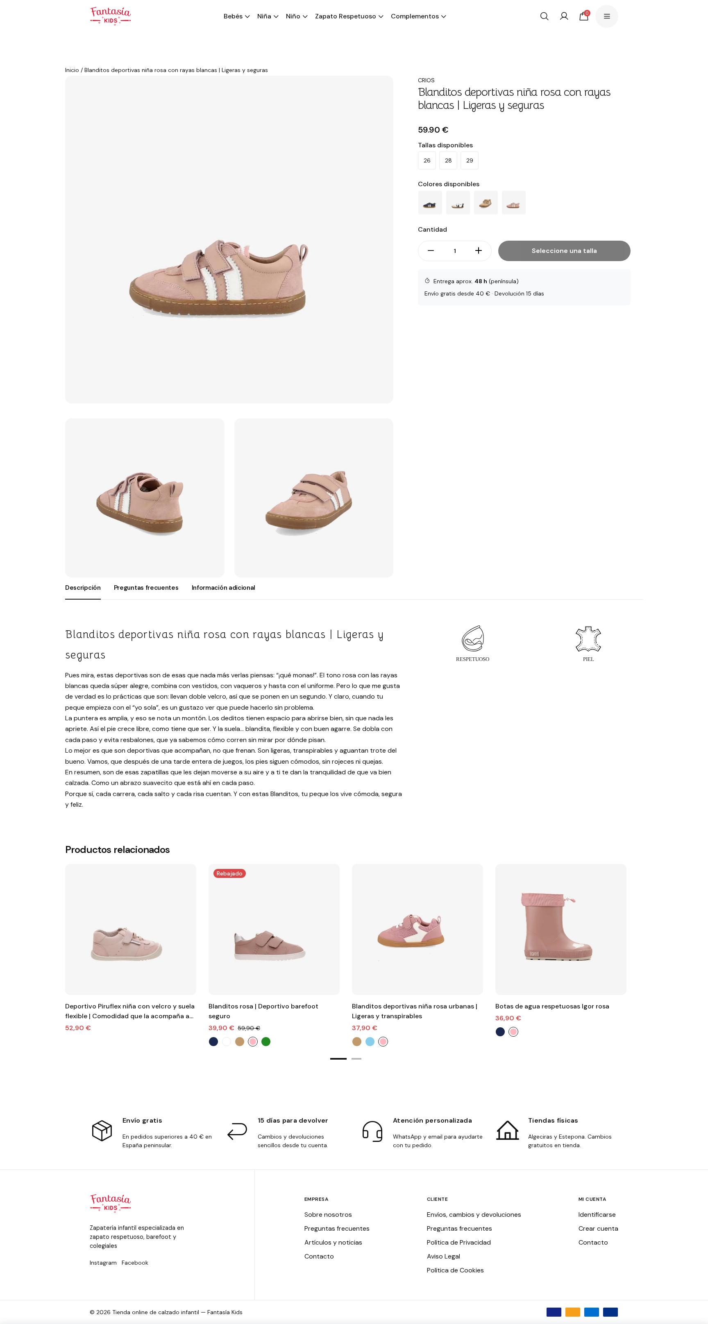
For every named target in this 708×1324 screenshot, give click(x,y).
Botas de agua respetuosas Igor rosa (552, 1006)
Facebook (135, 1262)
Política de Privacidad (459, 1242)
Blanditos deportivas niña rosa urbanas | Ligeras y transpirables (414, 1011)
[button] (338, 1059)
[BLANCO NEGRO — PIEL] (458, 202)
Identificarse (597, 1214)
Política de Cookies (455, 1270)
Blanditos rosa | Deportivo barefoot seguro (263, 1011)
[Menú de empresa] (606, 16)
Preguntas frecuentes (337, 1228)
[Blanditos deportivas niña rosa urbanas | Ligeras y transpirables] (417, 929)
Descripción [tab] (83, 588)
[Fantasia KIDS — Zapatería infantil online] (110, 16)
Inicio (72, 70)
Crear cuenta (598, 1228)
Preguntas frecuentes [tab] (146, 588)
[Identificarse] (564, 16)
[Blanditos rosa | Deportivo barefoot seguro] (274, 929)
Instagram (103, 1262)
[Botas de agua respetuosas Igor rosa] (560, 929)
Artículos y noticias (333, 1242)
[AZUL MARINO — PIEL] (430, 202)
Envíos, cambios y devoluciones (474, 1214)
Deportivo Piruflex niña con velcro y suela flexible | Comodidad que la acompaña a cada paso (130, 1011)
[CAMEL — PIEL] (486, 202)
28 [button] (448, 160)
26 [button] (427, 160)
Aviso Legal (443, 1256)
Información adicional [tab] (224, 588)
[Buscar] (544, 16)
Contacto (319, 1256)
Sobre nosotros (328, 1214)
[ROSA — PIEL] (514, 202)
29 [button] (469, 160)
